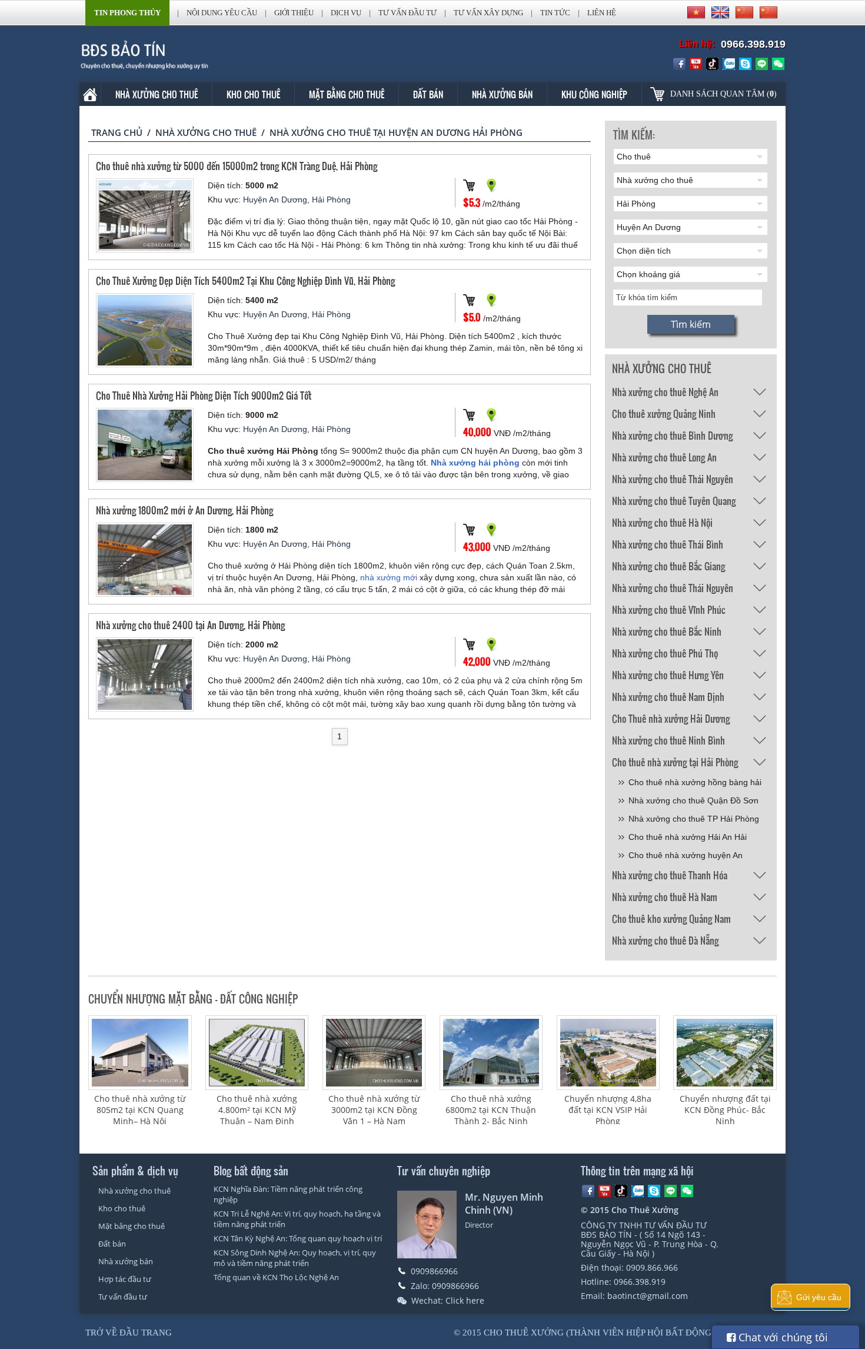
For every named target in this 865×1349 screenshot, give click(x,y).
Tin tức (555, 12)
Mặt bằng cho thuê (346, 94)
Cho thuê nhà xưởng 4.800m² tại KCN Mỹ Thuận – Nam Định (257, 1110)
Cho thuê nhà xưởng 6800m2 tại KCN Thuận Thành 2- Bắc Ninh (490, 1110)
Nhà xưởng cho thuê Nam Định (668, 696)
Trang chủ (116, 132)
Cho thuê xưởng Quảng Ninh (664, 413)
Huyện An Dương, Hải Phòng (297, 199)
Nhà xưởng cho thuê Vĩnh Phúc (669, 609)
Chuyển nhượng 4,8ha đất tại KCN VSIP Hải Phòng (607, 1110)
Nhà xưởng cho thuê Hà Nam (664, 896)
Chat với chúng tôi (782, 1337)
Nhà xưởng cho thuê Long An (664, 457)
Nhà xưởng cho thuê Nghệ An (665, 391)
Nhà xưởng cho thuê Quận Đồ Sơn (693, 800)
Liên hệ (601, 12)
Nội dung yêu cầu (222, 12)
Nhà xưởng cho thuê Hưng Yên (668, 675)
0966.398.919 (753, 44)
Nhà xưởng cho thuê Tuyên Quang (674, 500)
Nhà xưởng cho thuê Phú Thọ (665, 653)
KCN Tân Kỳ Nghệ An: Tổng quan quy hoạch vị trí (298, 1238)
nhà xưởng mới (388, 577)
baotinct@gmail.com (647, 1295)
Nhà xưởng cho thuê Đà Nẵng (665, 940)
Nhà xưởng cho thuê (156, 94)
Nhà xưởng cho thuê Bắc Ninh (666, 631)
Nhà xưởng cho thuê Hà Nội (662, 522)
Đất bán (428, 94)
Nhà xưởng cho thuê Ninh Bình (668, 740)
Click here (464, 1300)
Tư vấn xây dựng (488, 12)
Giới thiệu (294, 12)
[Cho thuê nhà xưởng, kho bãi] (161, 54)
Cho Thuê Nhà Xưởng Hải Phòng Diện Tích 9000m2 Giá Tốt (203, 395)
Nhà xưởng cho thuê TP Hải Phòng (693, 818)
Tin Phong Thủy (127, 12)
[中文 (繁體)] (768, 12)
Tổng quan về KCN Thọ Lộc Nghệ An (276, 1277)
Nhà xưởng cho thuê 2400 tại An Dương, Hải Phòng (190, 625)
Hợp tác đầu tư (124, 1279)
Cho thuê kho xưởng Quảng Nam (671, 918)
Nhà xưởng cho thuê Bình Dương (672, 435)
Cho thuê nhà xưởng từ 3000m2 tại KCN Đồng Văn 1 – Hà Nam (374, 1110)
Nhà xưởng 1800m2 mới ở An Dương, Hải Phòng (184, 510)
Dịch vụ (346, 12)
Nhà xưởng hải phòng (475, 462)
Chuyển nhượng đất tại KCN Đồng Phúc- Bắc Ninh (725, 1110)
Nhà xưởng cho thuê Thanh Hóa (669, 875)
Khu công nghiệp (594, 94)
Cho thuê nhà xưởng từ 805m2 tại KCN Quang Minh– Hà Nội (139, 1110)
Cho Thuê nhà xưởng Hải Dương (671, 718)
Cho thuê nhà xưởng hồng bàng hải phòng (694, 784)
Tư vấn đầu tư (407, 12)
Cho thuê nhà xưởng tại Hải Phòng (675, 762)
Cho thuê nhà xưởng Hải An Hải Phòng (687, 839)
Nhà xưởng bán (502, 94)
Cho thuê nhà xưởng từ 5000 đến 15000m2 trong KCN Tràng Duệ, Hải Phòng (236, 165)
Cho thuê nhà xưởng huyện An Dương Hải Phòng (685, 857)
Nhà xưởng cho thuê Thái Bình (667, 544)
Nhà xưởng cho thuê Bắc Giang (668, 566)
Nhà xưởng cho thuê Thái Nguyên (672, 479)
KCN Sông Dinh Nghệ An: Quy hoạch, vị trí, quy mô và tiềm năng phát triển (295, 1257)
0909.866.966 (652, 1267)
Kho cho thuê (253, 94)
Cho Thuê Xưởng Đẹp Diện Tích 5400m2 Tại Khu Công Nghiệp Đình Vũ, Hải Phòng (245, 280)
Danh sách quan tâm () (723, 93)
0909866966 (434, 1271)
